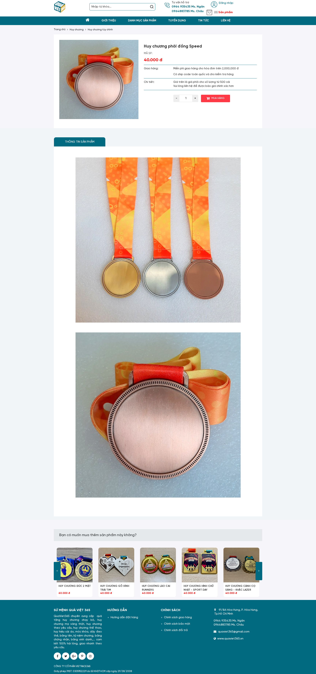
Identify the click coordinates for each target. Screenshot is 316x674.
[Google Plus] (74, 656)
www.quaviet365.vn (230, 638)
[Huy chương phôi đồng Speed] (98, 79)
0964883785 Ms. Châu (188, 11)
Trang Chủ (59, 29)
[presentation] (57, 571)
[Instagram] (90, 656)
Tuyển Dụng (177, 20)
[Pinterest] (82, 656)
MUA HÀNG (218, 98)
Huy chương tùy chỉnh (100, 30)
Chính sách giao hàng (178, 617)
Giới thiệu (108, 20)
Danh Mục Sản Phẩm (142, 20)
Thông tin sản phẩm (79, 141)
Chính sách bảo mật (177, 623)
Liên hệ (225, 20)
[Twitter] (65, 656)
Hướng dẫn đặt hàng (124, 617)
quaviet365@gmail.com (233, 631)
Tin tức (203, 20)
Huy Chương (77, 30)
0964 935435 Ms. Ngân (188, 7)
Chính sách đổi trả (176, 630)
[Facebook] (57, 656)
